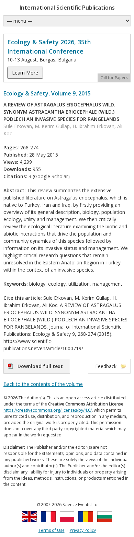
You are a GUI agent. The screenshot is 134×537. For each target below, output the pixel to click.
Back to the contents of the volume (43, 384)
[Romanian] (85, 524)
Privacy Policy (83, 530)
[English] (29, 524)
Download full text (40, 366)
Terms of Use (51, 530)
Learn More (25, 72)
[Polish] (67, 524)
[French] (48, 524)
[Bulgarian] (104, 524)
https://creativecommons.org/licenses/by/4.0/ (47, 410)
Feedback (105, 366)
